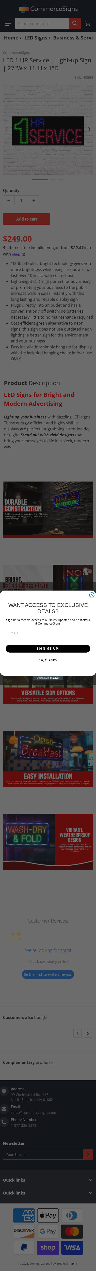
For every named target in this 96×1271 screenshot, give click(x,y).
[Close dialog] (91, 595)
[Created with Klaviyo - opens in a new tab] (48, 678)
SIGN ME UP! (48, 648)
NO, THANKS (48, 660)
